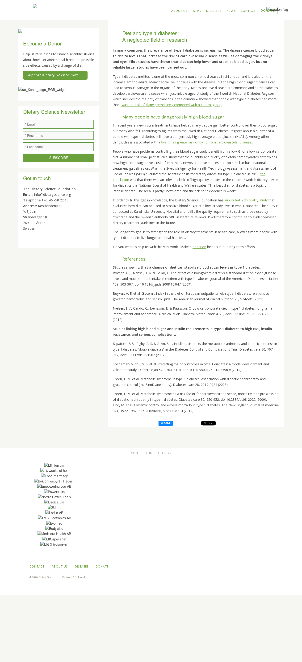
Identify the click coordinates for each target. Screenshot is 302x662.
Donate (102, 566)
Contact (248, 10)
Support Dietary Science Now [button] (52, 75)
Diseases (214, 10)
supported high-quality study (246, 200)
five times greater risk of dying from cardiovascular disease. (206, 142)
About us (179, 10)
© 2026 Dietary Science (42, 577)
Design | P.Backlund (73, 577)
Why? (197, 10)
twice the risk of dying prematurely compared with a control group (171, 104)
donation (199, 247)
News (231, 10)
